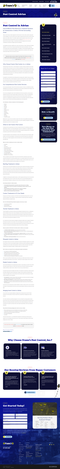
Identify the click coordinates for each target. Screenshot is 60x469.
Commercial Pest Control (23, 446)
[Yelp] (53, 444)
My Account (47, 1)
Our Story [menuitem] (40, 6)
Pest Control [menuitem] (18, 6)
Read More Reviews (31, 392)
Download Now (49, 117)
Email (42, 79)
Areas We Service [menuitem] (44, 6)
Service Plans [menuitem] (36, 6)
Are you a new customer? (6, 422)
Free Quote (53, 5)
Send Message (46, 101)
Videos (20, 453)
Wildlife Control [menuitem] (30, 6)
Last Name (42, 74)
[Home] (10, 5)
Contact (20, 461)
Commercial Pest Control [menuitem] (24, 6)
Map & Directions (38, 450)
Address (42, 82)
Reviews (20, 459)
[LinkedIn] (51, 444)
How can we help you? (44, 87)
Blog (19, 458)
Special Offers (41, 1)
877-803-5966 (53, 1)
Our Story (20, 451)
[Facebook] (49, 444)
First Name (42, 71)
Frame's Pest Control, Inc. (27, 39)
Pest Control (21, 444)
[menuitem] (48, 32)
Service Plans (21, 449)
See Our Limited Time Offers (49, 139)
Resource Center (35, 1)
